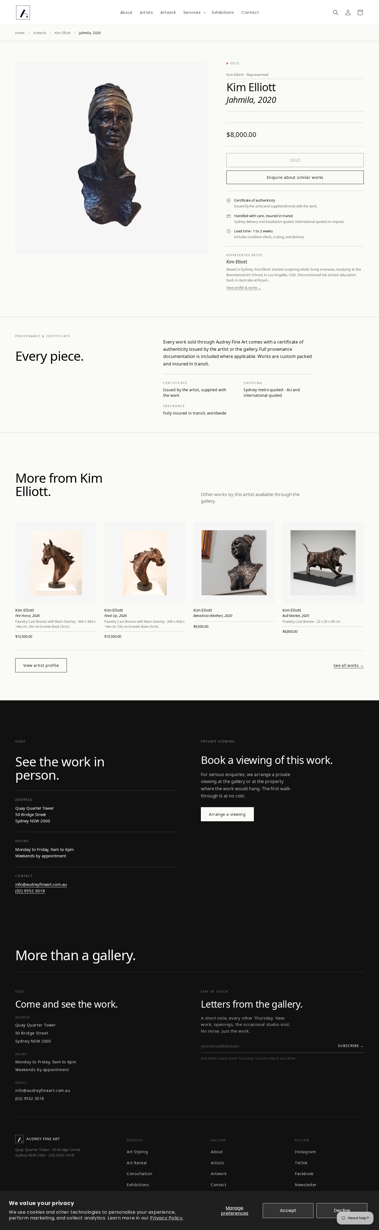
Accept (288, 1210)
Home (20, 33)
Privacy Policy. (166, 1218)
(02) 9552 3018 (30, 890)
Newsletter (306, 1184)
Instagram (305, 1151)
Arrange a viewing (227, 814)
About (217, 1151)
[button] (194, 12)
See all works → (348, 665)
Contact (218, 1184)
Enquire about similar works (295, 177)
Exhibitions (138, 1184)
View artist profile (41, 665)
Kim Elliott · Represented (247, 74)
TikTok (301, 1162)
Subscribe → (351, 1045)
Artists (217, 1162)
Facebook (304, 1173)
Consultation (139, 1173)
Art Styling (137, 1151)
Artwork (39, 33)
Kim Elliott (63, 33)
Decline (342, 1210)
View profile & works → (243, 287)
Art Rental (137, 1162)
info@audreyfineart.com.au (41, 884)
